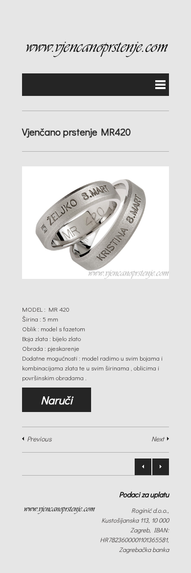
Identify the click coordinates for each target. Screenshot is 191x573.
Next (157, 438)
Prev (143, 466)
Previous (39, 438)
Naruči (56, 399)
